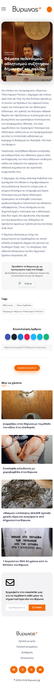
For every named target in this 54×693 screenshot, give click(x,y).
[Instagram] (22, 669)
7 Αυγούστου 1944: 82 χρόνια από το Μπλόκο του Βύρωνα (25, 563)
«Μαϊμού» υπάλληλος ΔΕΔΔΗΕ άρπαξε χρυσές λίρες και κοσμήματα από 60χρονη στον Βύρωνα (27, 516)
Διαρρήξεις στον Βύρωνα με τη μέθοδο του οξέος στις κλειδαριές (27, 425)
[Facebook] (13, 669)
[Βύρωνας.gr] (27, 9)
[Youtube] (40, 669)
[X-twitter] (31, 669)
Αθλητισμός (8, 305)
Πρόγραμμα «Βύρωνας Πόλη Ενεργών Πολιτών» (23, 311)
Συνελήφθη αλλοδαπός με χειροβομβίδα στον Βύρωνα (20, 470)
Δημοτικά (9, 52)
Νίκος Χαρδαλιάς (24, 305)
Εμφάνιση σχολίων (27, 368)
